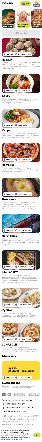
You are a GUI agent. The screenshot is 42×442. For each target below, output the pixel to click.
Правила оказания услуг (13, 404)
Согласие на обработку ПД (14, 411)
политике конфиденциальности (12, 439)
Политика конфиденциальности (17, 400)
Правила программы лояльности (17, 407)
